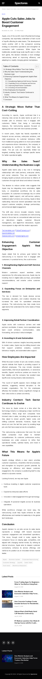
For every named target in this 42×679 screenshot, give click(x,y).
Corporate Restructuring (30, 559)
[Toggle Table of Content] (36, 66)
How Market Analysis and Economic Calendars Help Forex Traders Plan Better (25, 594)
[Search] (39, 3)
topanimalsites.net (8, 233)
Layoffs (19, 562)
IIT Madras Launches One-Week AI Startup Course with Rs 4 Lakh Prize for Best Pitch (26, 623)
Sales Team (28, 562)
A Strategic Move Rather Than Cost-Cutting (19, 69)
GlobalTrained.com (22, 230)
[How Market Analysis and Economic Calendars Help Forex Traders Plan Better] (7, 594)
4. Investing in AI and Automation (17, 87)
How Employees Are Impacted (14, 90)
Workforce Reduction (19, 565)
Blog (3, 14)
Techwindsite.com (8, 230)
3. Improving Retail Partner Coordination (19, 85)
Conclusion (8, 100)
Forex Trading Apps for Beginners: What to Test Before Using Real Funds (26, 584)
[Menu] (3, 3)
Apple (5, 559)
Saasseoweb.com (8, 236)
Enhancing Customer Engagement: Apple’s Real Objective (21, 78)
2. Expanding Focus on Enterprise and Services (22, 83)
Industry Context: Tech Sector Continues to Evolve (19, 93)
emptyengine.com (22, 236)
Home (3, 9)
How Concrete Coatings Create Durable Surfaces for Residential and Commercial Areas (26, 604)
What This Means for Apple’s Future (17, 97)
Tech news (6, 565)
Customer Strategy (9, 562)
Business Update (14, 559)
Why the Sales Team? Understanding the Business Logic (18, 73)
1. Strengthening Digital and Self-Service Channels (22, 81)
